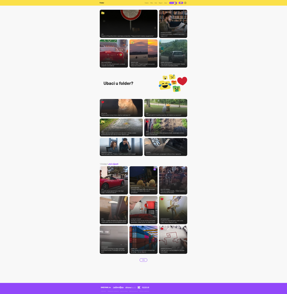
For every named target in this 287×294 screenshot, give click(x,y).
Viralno (147, 3)
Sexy (165, 3)
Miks (151, 3)
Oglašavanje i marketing (113, 291)
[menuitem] (185, 2)
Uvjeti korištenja (124, 291)
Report (160, 3)
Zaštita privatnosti (133, 291)
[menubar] (185, 2)
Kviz (156, 3)
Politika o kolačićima (144, 291)
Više (143, 260)
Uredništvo (103, 291)
